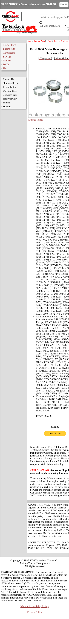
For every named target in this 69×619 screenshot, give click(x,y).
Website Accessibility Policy (35, 606)
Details (64, 4)
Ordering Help (10, 91)
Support (7, 106)
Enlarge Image (35, 119)
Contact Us (8, 79)
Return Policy (9, 87)
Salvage (7, 56)
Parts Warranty (10, 98)
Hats (5, 68)
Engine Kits (9, 49)
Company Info (10, 94)
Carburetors (9, 52)
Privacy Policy (34, 612)
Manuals (7, 60)
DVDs (6, 64)
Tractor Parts (9, 45)
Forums (6, 102)
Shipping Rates (10, 83)
